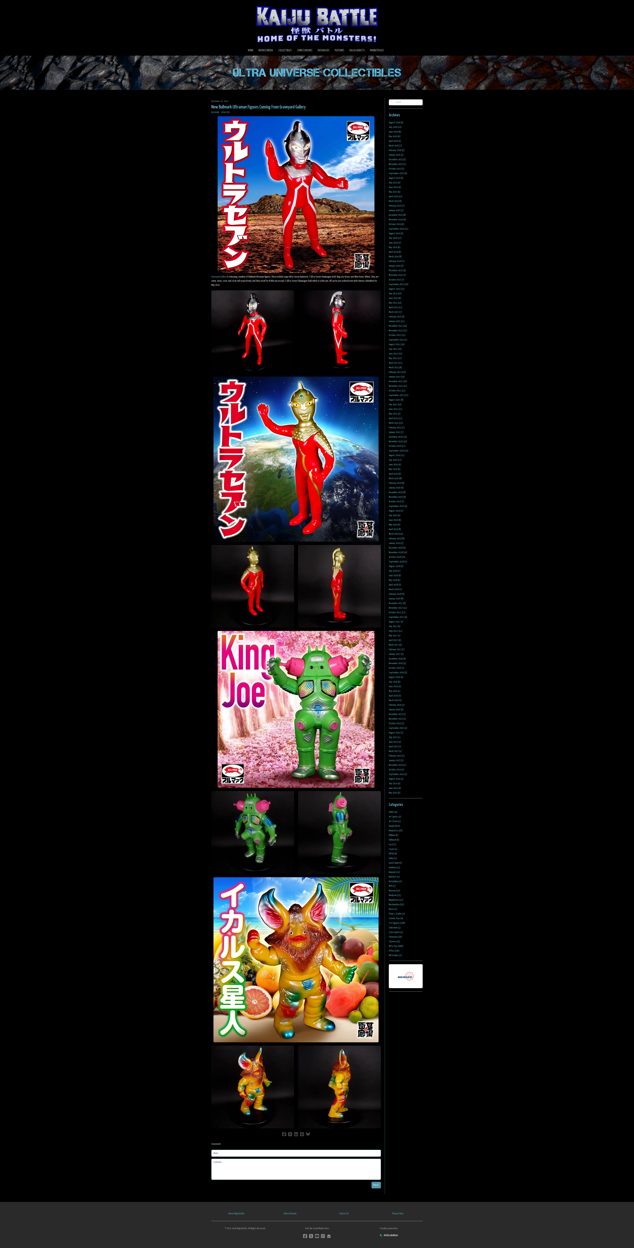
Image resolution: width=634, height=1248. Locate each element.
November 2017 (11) (398, 608)
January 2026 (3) (396, 155)
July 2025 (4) (394, 182)
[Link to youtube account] (317, 1236)
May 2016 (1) (394, 691)
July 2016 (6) (394, 682)
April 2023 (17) (395, 307)
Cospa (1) (393, 849)
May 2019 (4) (394, 524)
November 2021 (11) (398, 386)
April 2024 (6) (395, 252)
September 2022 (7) (398, 340)
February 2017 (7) (397, 649)
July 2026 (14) (395, 127)
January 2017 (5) (396, 654)
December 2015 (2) (397, 714)
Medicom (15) (395, 895)
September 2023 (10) (398, 284)
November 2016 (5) (397, 663)
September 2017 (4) (398, 617)
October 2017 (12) (397, 612)
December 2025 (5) (397, 159)
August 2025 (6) (396, 178)
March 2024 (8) (395, 256)
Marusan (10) (394, 890)
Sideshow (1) (395, 927)
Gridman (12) (394, 867)
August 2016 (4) (396, 677)
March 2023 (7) (395, 312)
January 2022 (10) (397, 377)
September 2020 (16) (398, 451)
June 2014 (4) (395, 788)
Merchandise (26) (396, 904)
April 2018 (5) (395, 585)
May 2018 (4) (394, 580)
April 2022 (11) (395, 363)
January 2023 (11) (397, 321)
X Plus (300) (394, 951)
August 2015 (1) (396, 732)
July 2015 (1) (394, 737)
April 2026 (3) (395, 141)
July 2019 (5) (394, 515)
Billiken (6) (393, 835)
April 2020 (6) (395, 474)
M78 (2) (392, 886)
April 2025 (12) (395, 196)
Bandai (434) (394, 826)
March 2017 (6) (395, 645)
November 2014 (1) (397, 765)
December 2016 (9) (397, 659)
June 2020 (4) (395, 464)
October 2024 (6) (396, 224)
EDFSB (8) (393, 853)
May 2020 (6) (394, 469)
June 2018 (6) (395, 575)
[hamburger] (218, 5)
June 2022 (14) (395, 353)
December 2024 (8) (397, 215)
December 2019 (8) (397, 492)
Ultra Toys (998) (396, 946)
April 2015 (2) (395, 746)
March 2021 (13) (396, 423)
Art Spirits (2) (395, 816)
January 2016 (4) (396, 709)
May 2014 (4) (394, 793)
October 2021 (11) (397, 390)
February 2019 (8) (397, 538)
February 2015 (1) (397, 756)
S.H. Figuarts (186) (397, 923)
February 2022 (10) (397, 372)
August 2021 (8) (396, 400)
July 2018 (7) (394, 571)
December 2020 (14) (398, 437)
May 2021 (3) (394, 414)
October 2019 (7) (396, 501)
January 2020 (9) (396, 487)
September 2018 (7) (398, 561)
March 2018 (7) (395, 589)
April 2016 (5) (395, 695)
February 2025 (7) (397, 206)
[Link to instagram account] (323, 1236)
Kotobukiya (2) (395, 881)
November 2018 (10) (398, 552)
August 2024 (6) (396, 233)
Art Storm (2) (395, 821)
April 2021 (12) (395, 418)
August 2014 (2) (396, 779)
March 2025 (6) (395, 201)
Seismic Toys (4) (396, 918)
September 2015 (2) (398, 728)
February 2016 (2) (397, 705)
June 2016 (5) (395, 686)
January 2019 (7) (396, 543)
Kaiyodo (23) (394, 872)
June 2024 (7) (395, 243)
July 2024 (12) (395, 238)
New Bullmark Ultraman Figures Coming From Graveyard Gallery (258, 107)
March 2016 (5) (395, 700)
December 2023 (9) (397, 270)
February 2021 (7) (397, 427)
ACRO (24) (393, 812)
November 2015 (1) (397, 719)
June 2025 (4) (395, 187)
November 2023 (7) (397, 275)
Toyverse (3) (394, 941)
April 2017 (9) (395, 640)
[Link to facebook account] (305, 1236)
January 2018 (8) (396, 598)
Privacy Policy (398, 1213)
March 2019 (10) (396, 534)
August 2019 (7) (396, 511)
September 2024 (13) (398, 229)
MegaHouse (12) (396, 900)
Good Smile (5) (395, 863)
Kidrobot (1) (394, 877)
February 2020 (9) (397, 483)
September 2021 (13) (398, 395)
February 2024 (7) (397, 261)
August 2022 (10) (397, 344)
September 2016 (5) (398, 672)
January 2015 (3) (396, 760)
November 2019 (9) (397, 497)
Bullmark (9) (394, 840)
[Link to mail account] (329, 1236)
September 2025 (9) (398, 173)
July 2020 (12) (395, 460)
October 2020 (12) (397, 446)
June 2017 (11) (395, 631)
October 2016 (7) (396, 668)
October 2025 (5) (396, 169)
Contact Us (344, 1213)
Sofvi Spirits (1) (396, 932)
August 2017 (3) (396, 622)
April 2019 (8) (395, 529)
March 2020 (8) (395, 478)
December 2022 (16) (398, 326)
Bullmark (215, 112)
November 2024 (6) (397, 219)
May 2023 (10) (395, 303)
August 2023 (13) (397, 289)
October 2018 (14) (397, 557)
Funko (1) (393, 858)
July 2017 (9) (394, 626)
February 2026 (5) (397, 150)
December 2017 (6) (397, 603)
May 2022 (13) (395, 358)
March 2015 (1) (395, 751)
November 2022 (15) (398, 330)
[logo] (317, 24)
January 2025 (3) (396, 210)
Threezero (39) (395, 937)
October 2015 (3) (396, 723)
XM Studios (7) (395, 955)
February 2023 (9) (397, 316)
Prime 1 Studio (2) (397, 914)
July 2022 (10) (395, 349)
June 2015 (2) (395, 742)
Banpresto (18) (395, 830)
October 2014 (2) (396, 769)
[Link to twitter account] (311, 1236)
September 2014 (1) (398, 774)
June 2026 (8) (395, 132)
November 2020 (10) (398, 441)
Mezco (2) (393, 909)
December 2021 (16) (398, 381)
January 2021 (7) (396, 432)
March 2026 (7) (395, 145)
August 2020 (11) (397, 455)
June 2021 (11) (395, 409)
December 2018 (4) (397, 548)
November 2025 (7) (397, 164)
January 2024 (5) (396, 266)
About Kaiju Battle (236, 1213)
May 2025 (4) (394, 192)
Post (376, 1185)
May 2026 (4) (394, 136)
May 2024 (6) (394, 247)
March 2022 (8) (395, 367)
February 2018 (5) (397, 594)
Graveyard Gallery (219, 277)
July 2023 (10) (395, 293)
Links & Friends (290, 1213)
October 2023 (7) (396, 279)
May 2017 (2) (394, 635)
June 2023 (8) (395, 298)
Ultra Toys (225, 112)
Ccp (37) (392, 844)
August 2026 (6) (396, 122)
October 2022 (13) (397, 335)
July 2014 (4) (394, 783)
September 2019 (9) (398, 506)
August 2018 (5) (396, 566)
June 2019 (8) (395, 520)
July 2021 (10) (395, 404)
